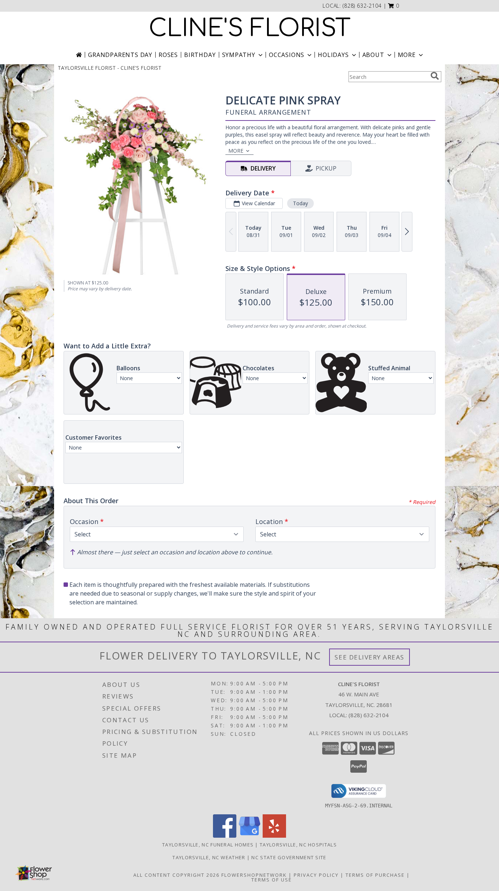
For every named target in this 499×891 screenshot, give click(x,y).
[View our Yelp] (274, 835)
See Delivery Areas (369, 657)
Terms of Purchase (375, 875)
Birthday (200, 55)
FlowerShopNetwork (254, 875)
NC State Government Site (288, 857)
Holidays (333, 55)
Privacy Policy (316, 875)
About (373, 55)
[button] (393, 5)
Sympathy (238, 55)
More (407, 55)
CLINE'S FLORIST (250, 28)
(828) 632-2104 (362, 5)
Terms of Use (271, 879)
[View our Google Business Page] (249, 835)
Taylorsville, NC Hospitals (298, 844)
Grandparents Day (120, 55)
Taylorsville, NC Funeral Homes (208, 844)
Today (300, 203)
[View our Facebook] (224, 835)
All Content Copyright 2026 (176, 875)
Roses (168, 55)
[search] (434, 76)
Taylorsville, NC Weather (208, 857)
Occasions (286, 55)
